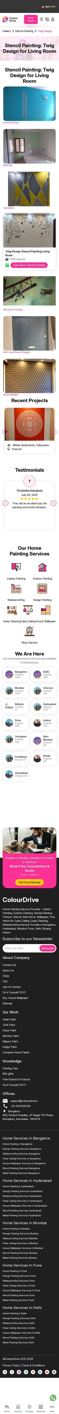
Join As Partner (12, 987)
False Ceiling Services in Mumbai (20, 1243)
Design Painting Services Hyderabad (22, 1191)
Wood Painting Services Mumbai (20, 1253)
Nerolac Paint (11, 1036)
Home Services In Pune (22, 1265)
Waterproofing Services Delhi (19, 1323)
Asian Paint (9, 1019)
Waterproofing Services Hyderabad (22, 1196)
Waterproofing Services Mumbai (20, 1238)
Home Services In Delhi (22, 1308)
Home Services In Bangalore (26, 1138)
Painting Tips (10, 1068)
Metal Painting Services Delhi (18, 1342)
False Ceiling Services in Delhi (19, 1328)
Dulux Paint (9, 1030)
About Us (8, 970)
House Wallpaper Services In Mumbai (23, 1248)
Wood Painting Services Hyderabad (22, 1210)
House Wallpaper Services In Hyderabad (25, 1205)
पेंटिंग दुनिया (8, 1073)
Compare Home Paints (16, 1052)
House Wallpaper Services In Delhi (21, 1332)
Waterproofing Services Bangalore (21, 1153)
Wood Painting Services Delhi (19, 1337)
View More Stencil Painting (29, 265)
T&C (5, 981)
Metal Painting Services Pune (18, 1300)
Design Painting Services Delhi (19, 1318)
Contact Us (9, 965)
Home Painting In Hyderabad (18, 1186)
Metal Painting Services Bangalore (21, 1173)
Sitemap (7, 1003)
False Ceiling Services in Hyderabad (22, 1200)
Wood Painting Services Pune (19, 1295)
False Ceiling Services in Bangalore (22, 1158)
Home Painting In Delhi (15, 1313)
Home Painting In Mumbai (16, 1228)
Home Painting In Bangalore (17, 1144)
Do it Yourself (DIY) (14, 992)
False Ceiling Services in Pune (19, 1285)
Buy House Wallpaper (15, 998)
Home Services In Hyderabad (27, 1180)
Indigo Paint (10, 1046)
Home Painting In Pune (15, 1271)
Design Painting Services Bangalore (22, 1148)
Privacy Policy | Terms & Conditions (24, 1365)
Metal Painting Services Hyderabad (22, 1215)
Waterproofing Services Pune (19, 1280)
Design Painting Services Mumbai (21, 1233)
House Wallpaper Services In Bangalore (24, 1163)
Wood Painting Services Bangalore (21, 1168)
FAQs (6, 976)
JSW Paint (9, 1025)
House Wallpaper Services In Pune (21, 1290)
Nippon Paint (10, 1041)
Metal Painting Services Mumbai (20, 1257)
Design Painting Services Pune (19, 1275)
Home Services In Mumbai (25, 1223)
